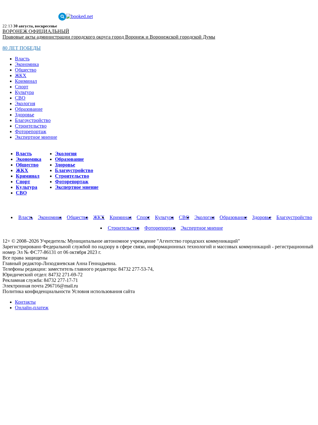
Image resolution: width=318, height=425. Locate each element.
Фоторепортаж (30, 131)
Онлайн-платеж (31, 307)
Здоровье (24, 114)
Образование (29, 109)
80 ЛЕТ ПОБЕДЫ (21, 48)
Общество (25, 69)
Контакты (25, 302)
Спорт (21, 86)
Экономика (27, 64)
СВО (20, 97)
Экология (25, 103)
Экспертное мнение (36, 137)
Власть (22, 58)
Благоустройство (33, 120)
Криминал (26, 81)
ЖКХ (20, 75)
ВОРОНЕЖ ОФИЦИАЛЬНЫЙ (35, 31)
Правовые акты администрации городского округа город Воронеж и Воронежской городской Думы (108, 37)
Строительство (31, 125)
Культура (24, 92)
